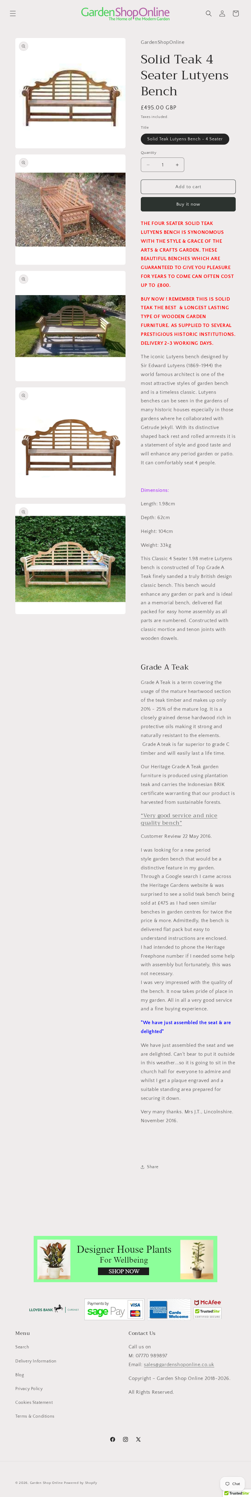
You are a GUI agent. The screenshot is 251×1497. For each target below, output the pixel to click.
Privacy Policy (29, 1388)
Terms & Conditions (34, 1416)
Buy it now (188, 204)
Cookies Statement (34, 1402)
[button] (13, 13)
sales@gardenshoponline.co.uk (179, 1364)
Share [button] (153, 1167)
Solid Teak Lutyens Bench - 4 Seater (185, 139)
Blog (19, 1375)
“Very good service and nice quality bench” (179, 819)
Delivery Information (36, 1361)
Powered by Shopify (80, 1483)
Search (22, 1347)
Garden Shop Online (46, 1483)
